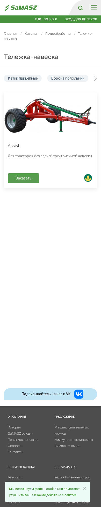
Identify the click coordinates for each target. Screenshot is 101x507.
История (14, 427)
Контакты (15, 452)
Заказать (24, 178)
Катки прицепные (23, 78)
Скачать (14, 446)
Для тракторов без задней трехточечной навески (50, 156)
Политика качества (23, 440)
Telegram (14, 477)
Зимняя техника (67, 446)
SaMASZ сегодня (20, 433)
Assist (13, 145)
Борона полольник (67, 78)
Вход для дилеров (81, 19)
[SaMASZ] (21, 8)
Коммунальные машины (73, 440)
